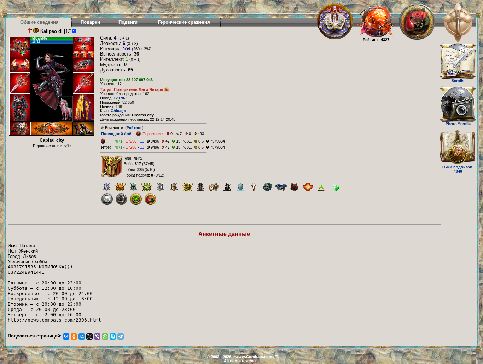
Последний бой (116, 134)
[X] (89, 336)
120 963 (120, 98)
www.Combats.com (253, 356)
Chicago (118, 111)
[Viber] (97, 336)
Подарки (90, 22)
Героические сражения (184, 22)
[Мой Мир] (81, 336)
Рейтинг (134, 128)
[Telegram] (120, 336)
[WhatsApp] (105, 336)
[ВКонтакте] (66, 336)
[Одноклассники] (74, 336)
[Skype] (113, 336)
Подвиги (128, 22)
